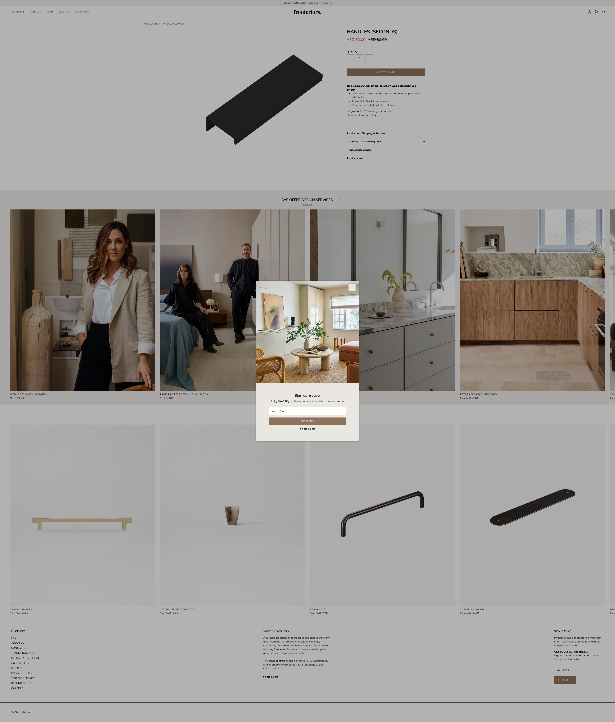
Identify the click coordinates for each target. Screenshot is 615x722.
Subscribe (307, 421)
